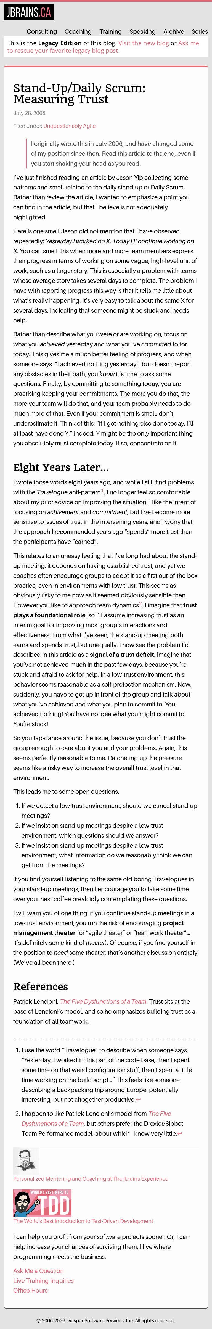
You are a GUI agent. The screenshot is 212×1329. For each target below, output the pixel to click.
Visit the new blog (143, 43)
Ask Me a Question (38, 1270)
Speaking (142, 31)
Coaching (78, 31)
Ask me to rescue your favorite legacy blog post (103, 47)
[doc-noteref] (102, 492)
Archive (173, 31)
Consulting (42, 31)
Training (110, 31)
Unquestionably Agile (69, 126)
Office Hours (30, 1290)
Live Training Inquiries (43, 1280)
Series (200, 31)
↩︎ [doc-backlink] (138, 1099)
